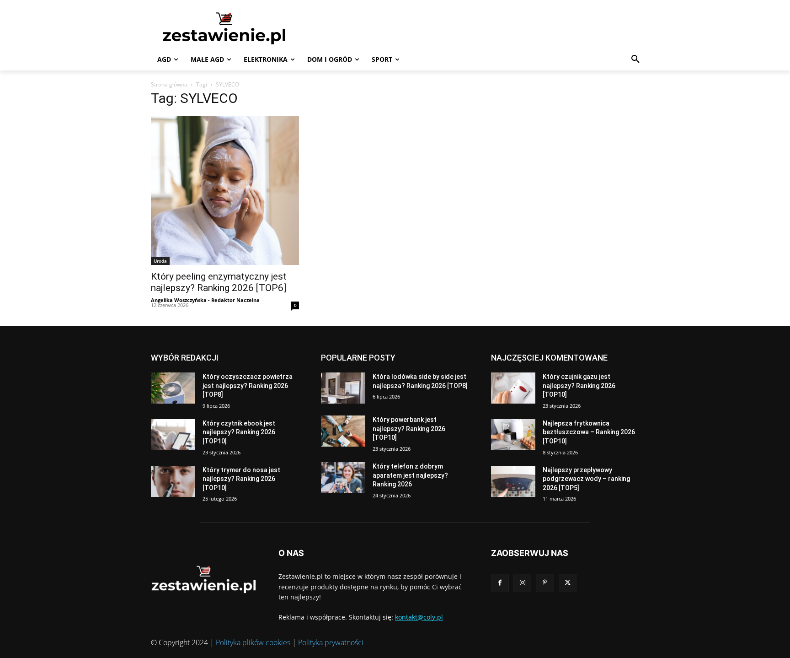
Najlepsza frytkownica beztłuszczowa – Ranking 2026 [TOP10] (589, 432)
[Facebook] (500, 583)
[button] (635, 59)
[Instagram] (522, 583)
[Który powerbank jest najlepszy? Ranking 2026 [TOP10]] (343, 431)
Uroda (160, 261)
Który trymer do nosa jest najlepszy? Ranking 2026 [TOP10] (241, 478)
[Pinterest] (545, 583)
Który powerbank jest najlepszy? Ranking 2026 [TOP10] (409, 428)
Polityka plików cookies (253, 642)
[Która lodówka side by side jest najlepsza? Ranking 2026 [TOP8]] (343, 388)
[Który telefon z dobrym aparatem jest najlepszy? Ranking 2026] (343, 477)
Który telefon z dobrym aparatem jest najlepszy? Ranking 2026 (410, 475)
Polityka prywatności (330, 642)
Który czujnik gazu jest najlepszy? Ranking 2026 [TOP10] (579, 385)
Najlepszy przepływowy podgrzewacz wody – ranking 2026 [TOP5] (586, 478)
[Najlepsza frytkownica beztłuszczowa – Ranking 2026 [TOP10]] (513, 434)
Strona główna (169, 84)
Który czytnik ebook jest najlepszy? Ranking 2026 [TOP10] (239, 432)
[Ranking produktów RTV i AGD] (238, 28)
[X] (567, 583)
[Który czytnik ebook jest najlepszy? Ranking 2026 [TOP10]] (173, 434)
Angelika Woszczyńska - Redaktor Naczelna (205, 300)
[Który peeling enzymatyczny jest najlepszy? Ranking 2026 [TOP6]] (225, 190)
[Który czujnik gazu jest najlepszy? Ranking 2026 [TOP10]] (513, 388)
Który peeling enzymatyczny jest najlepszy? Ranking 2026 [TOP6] (219, 282)
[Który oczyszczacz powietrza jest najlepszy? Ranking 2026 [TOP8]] (173, 388)
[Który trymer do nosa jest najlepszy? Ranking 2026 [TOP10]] (173, 481)
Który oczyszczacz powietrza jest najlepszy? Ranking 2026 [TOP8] (248, 385)
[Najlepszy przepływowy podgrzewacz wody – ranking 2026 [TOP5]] (513, 481)
